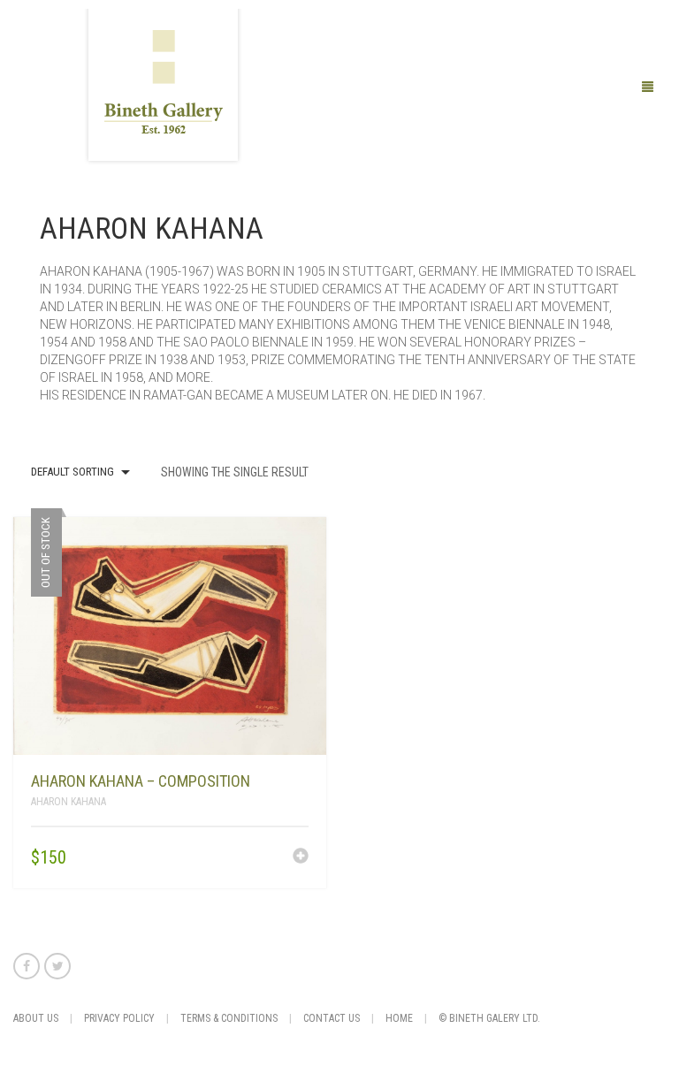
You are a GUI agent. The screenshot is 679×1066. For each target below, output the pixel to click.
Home (399, 1018)
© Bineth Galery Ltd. (489, 1018)
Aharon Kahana (68, 802)
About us (35, 1018)
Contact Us (331, 1018)
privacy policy (119, 1018)
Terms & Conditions (229, 1018)
